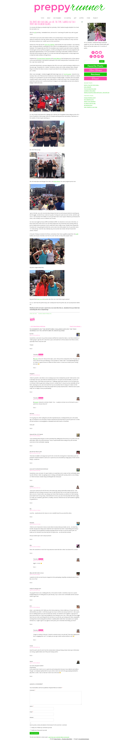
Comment (32, 690)
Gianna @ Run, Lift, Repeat (36, 434)
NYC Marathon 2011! (89, 99)
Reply (31, 348)
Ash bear (32, 413)
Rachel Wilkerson (57, 58)
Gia (45, 299)
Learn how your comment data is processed (58, 737)
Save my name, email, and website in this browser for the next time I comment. (48, 725)
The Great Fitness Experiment (44, 58)
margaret (36, 402)
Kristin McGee (57, 181)
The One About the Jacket (90, 89)
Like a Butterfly (87, 87)
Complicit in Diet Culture (89, 90)
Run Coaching (67, 18)
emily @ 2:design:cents (35, 588)
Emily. (38, 299)
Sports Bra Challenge (49, 44)
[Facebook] (93, 53)
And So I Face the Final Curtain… (91, 85)
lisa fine (31, 333)
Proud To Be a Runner (76, 326)
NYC (50, 313)
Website (31, 717)
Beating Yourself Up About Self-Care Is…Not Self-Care (96, 92)
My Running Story (88, 105)
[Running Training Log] (98, 57)
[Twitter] (96, 53)
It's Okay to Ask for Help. (90, 103)
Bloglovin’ (95, 18)
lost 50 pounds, (67, 74)
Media (88, 18)
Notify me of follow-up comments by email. (41, 727)
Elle (30, 509)
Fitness (47, 313)
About (48, 18)
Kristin (31, 645)
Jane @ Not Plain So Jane (36, 451)
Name (31, 706)
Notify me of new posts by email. (39, 730)
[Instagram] (100, 53)
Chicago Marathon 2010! (90, 97)
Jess (41, 299)
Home (42, 18)
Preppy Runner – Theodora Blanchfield (63, 739)
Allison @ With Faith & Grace (37, 573)
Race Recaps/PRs (57, 18)
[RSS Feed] (95, 57)
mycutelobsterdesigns (84, 739)
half (35, 32)
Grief (75, 18)
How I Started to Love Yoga (90, 107)
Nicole (31, 661)
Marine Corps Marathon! (89, 101)
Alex (31, 545)
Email (31, 712)
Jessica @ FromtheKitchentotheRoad (39, 469)
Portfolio (81, 18)
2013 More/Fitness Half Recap (37, 326)
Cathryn (32, 486)
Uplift (77, 234)
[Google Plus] (91, 57)
